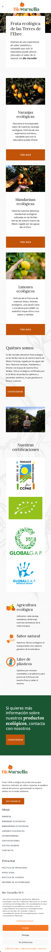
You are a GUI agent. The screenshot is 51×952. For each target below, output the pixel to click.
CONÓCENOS (15, 739)
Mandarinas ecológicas (15, 826)
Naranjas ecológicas (14, 821)
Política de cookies (12, 948)
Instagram (12, 801)
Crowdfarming (10, 836)
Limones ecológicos (13, 831)
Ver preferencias (26, 942)
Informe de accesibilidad (16, 882)
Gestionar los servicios (24, 921)
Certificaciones (11, 840)
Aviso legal (42, 948)
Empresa (6, 816)
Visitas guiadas (10, 845)
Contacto (7, 850)
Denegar (25, 935)
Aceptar (25, 928)
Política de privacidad (28, 948)
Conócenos (15, 391)
